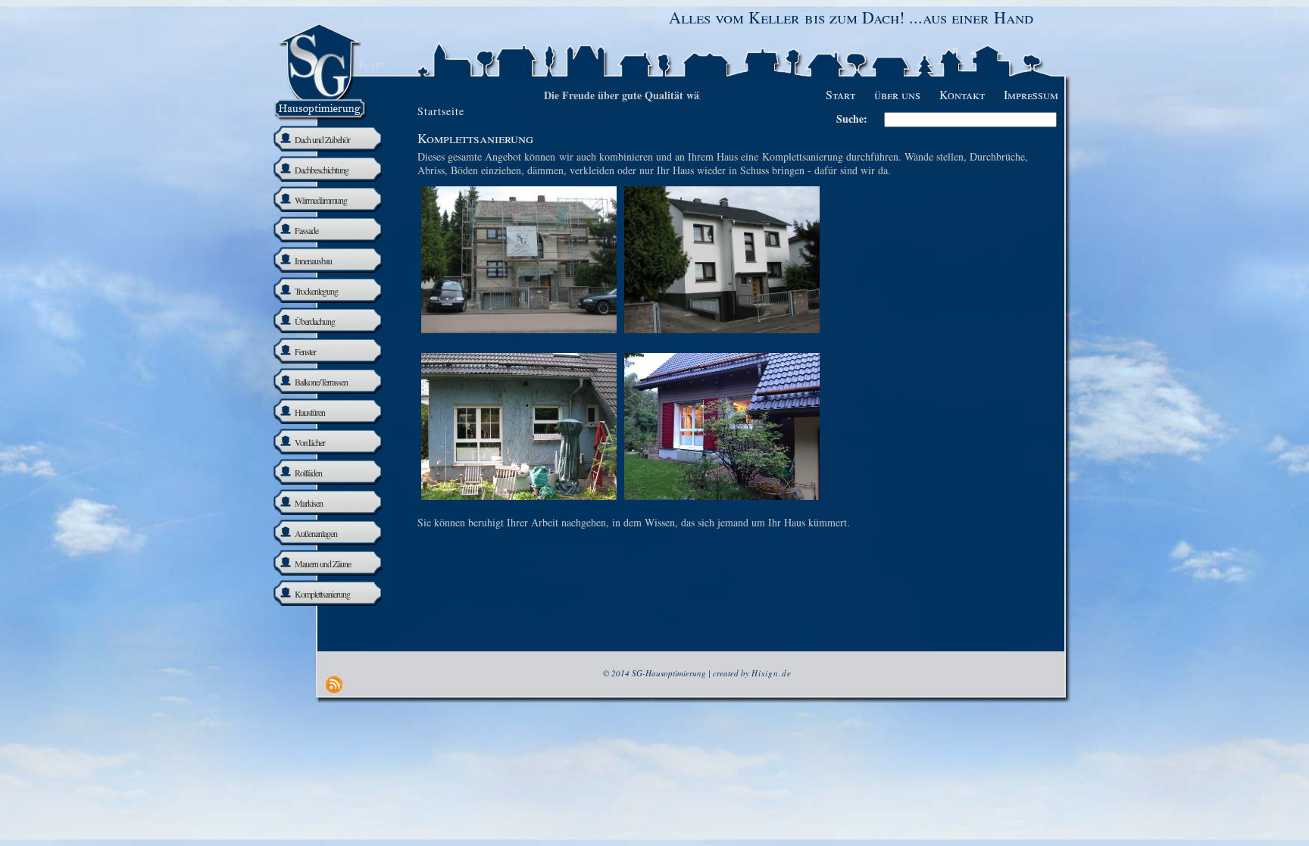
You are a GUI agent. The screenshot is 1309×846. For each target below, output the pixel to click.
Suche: (851, 119)
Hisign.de (771, 673)
